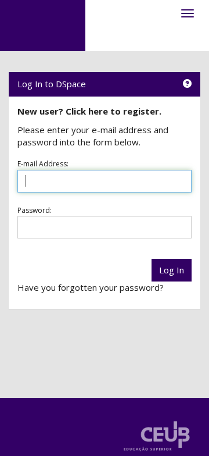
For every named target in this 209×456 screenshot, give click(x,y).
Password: (34, 210)
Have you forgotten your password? (90, 287)
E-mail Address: (43, 164)
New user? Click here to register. (89, 111)
